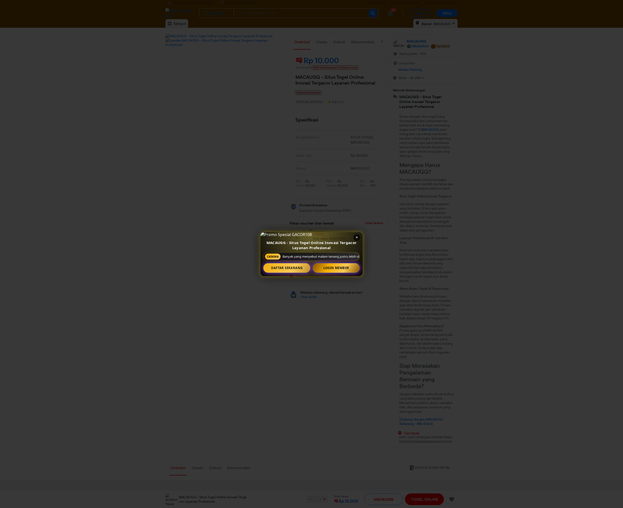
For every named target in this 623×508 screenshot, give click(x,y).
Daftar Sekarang (287, 268)
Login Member (336, 268)
